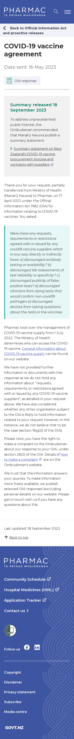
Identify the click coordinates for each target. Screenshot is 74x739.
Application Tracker (22, 600)
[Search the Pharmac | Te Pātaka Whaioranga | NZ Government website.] (56, 11)
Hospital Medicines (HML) (29, 590)
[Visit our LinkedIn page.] (37, 647)
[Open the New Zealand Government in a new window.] (37, 727)
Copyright (12, 672)
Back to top (18, 537)
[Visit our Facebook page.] (26, 647)
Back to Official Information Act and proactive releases (34, 30)
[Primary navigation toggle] (67, 11)
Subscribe (12, 702)
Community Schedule (25, 579)
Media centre (15, 712)
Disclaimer (13, 682)
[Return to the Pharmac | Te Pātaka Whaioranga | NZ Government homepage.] (24, 11)
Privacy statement (19, 692)
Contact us (14, 611)
